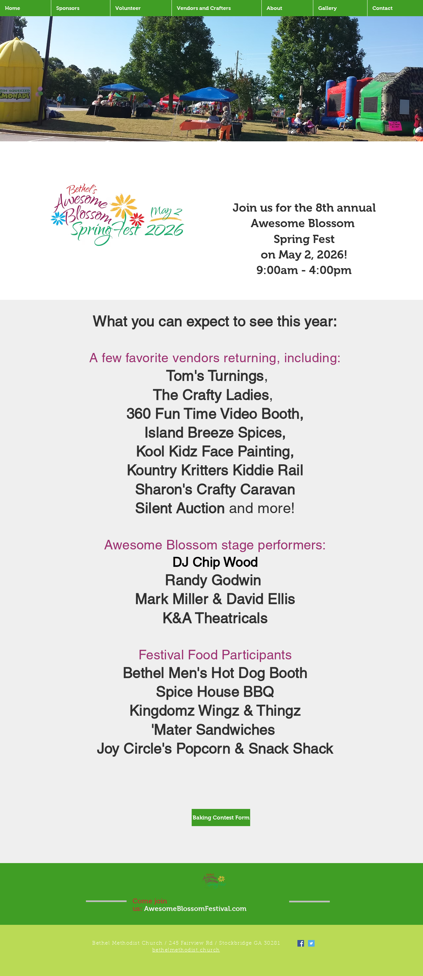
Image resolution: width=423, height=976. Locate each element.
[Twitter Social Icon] (311, 943)
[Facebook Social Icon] (300, 943)
